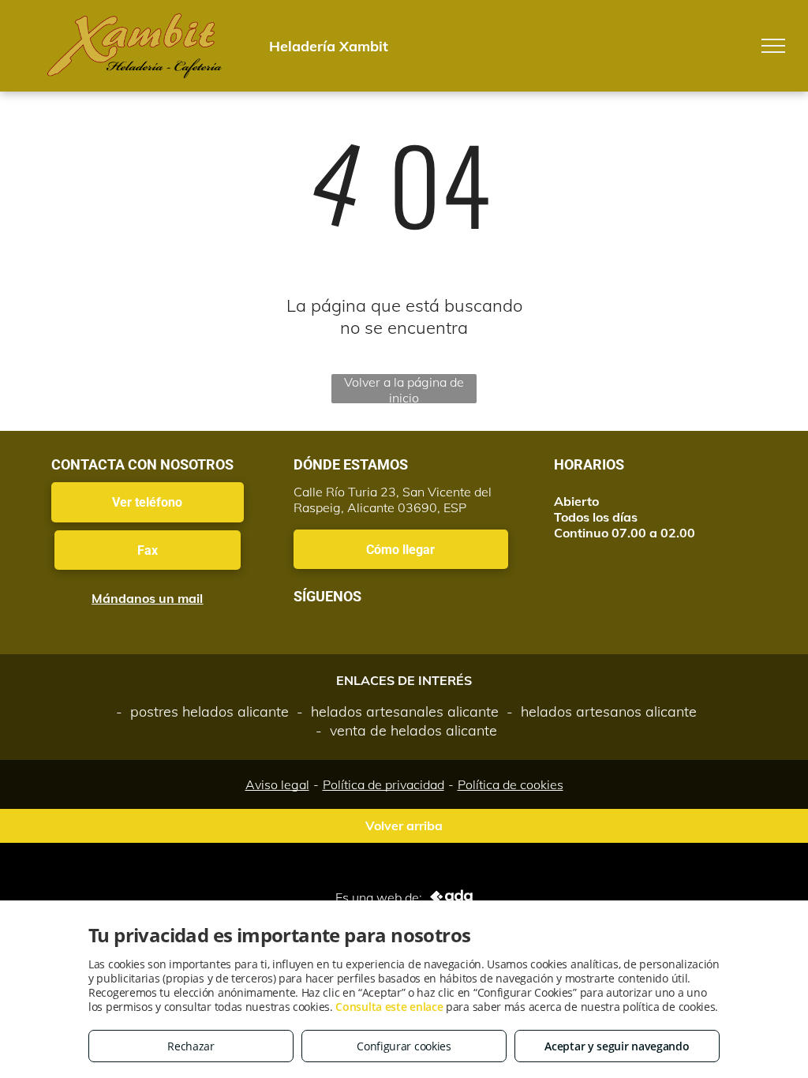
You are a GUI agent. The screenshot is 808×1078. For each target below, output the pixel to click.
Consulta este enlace (389, 1006)
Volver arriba (404, 825)
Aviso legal (277, 784)
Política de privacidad (383, 784)
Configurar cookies (404, 1046)
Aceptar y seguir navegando (616, 1046)
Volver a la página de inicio (404, 388)
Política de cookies (510, 784)
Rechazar (191, 1046)
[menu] (773, 45)
